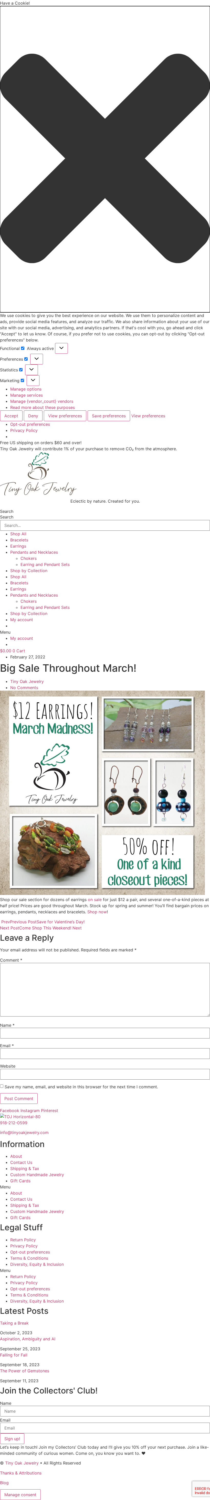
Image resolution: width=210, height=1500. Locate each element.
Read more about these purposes (42, 407)
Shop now (97, 911)
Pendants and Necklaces (34, 552)
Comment (11, 960)
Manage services (26, 395)
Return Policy (23, 1239)
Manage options (25, 389)
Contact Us (21, 1162)
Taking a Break (14, 1323)
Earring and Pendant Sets (45, 564)
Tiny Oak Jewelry (22, 1463)
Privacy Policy (24, 430)
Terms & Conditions (29, 1258)
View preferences (65, 415)
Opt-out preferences (30, 424)
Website (7, 1066)
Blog (4, 1482)
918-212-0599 (13, 1122)
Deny (33, 415)
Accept (11, 415)
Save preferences (109, 415)
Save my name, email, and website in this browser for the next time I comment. (81, 1087)
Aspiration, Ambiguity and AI (27, 1338)
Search (6, 511)
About (16, 1156)
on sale (95, 899)
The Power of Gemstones (24, 1370)
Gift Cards (20, 1180)
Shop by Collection (28, 570)
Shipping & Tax (24, 1168)
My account (21, 619)
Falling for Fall (13, 1354)
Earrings (18, 546)
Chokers (28, 558)
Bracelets (19, 539)
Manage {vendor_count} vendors (41, 401)
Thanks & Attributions (20, 1472)
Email (7, 1046)
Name (7, 1025)
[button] (105, 159)
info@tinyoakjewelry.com (24, 1132)
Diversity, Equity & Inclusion (37, 1264)
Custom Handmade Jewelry (37, 1174)
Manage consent (20, 1494)
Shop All (18, 533)
